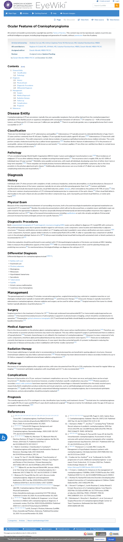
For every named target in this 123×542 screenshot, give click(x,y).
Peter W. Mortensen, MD (67, 43)
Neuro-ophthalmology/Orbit (38, 520)
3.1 (17, 436)
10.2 (21, 508)
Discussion (71, 20)
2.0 (15, 425)
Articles (25, 13)
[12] (55, 298)
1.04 (27, 415)
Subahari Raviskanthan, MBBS (89, 43)
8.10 (43, 485)
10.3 (24, 508)
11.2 (76, 415)
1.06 (32, 415)
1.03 (24, 415)
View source (99, 20)
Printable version (63, 529)
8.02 (21, 485)
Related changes (30, 529)
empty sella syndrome (24, 383)
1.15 (57, 415)
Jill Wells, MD (52, 46)
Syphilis (13, 282)
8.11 (46, 485)
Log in (117, 1)
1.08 (38, 415)
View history (114, 20)
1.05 (29, 415)
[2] (61, 121)
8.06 (32, 485)
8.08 (38, 485)
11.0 (70, 415)
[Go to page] (117, 5)
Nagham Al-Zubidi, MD (38, 46)
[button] (100, 539)
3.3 (21, 436)
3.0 (15, 436)
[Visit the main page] (51, 5)
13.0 (70, 433)
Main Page (12, 13)
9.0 (15, 497)
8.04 (27, 485)
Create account (105, 1)
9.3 (21, 497)
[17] (15, 368)
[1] (81, 119)
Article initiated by (19, 43)
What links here (13, 529)
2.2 (19, 425)
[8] (89, 185)
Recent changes (69, 13)
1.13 (52, 415)
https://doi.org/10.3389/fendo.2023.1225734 (85, 467)
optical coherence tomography (39, 318)
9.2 (19, 497)
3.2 (19, 436)
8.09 (41, 485)
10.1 (18, 508)
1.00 (16, 415)
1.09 (41, 415)
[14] (102, 329)
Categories (12, 520)
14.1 (73, 446)
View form (85, 20)
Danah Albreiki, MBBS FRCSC (91, 46)
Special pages (47, 529)
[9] (94, 190)
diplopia (67, 189)
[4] (95, 155)
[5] (70, 158)
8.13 (52, 485)
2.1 (17, 425)
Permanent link (81, 529)
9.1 (17, 497)
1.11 (46, 415)
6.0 (15, 467)
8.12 (49, 485)
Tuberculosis (15, 280)
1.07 (35, 415)
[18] (18, 380)
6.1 (17, 467)
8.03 (24, 485)
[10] (25, 237)
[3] (88, 136)
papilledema (71, 213)
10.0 (16, 508)
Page (59, 20)
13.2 (76, 433)
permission (79, 35)
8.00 (16, 485)
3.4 (24, 436)
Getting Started (41, 13)
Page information (98, 529)
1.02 (21, 415)
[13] (43, 303)
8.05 (29, 485)
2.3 (21, 425)
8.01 (18, 485)
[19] (92, 380)
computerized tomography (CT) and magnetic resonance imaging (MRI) (38, 225)
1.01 (18, 415)
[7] (40, 168)
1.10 (43, 415)
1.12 (49, 415)
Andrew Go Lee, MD (37, 43)
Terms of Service (59, 33)
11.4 (81, 415)
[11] (51, 256)
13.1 (73, 433)
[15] (75, 342)
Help (54, 13)
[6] (25, 163)
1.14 (54, 415)
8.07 (35, 485)
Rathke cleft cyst (16, 261)
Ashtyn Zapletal (51, 43)
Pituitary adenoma (17, 266)
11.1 (73, 415)
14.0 (70, 446)
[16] (63, 356)
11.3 (79, 415)
